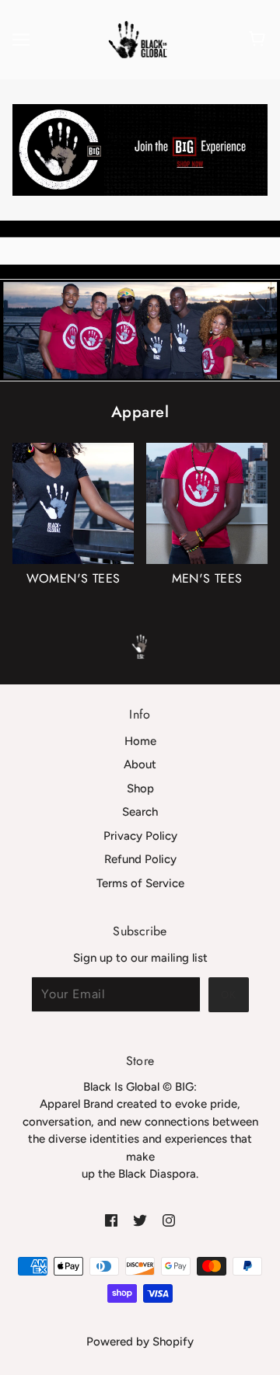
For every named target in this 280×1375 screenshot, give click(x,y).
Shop (140, 788)
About (140, 764)
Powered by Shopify (140, 1342)
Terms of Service (140, 883)
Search (140, 812)
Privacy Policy (140, 836)
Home (140, 741)
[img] (111, 1220)
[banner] (138, 39)
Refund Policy (140, 859)
